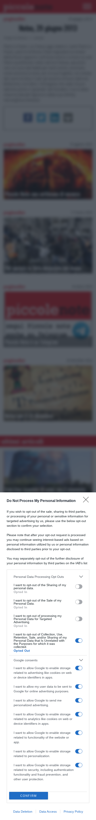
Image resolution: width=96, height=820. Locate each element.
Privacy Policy (73, 811)
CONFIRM (28, 795)
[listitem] (48, 576)
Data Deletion (22, 811)
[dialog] (48, 656)
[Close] (87, 501)
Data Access (48, 811)
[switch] (78, 586)
